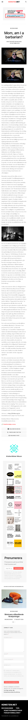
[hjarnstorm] (10, 497)
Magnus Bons (9, 619)
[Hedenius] (18, 535)
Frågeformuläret (12, 713)
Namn (6, 654)
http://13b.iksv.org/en (14, 413)
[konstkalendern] (18, 489)
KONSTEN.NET (9, 705)
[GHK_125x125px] (18, 543)
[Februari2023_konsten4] (10, 543)
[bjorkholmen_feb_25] (10, 466)
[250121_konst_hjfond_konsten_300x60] (15, 15)
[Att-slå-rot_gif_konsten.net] (10, 489)
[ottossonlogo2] (10, 474)
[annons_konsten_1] (10, 512)
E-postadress (8, 659)
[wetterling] (18, 505)
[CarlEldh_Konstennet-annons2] (18, 466)
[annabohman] (18, 482)
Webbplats (7, 665)
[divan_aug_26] (10, 520)
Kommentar (7, 637)
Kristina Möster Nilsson (13, 41)
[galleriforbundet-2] (10, 482)
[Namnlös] (10, 528)
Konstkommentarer (13, 710)
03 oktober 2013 (14, 43)
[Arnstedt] (18, 497)
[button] (13, 622)
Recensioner (14, 28)
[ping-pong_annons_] (18, 474)
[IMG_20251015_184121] (15, 11)
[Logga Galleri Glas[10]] (10, 505)
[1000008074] (10, 535)
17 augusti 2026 (18, 619)
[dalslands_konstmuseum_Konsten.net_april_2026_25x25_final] (18, 520)
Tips (17, 708)
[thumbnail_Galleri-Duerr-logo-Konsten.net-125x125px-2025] (18, 512)
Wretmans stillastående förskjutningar (14, 615)
